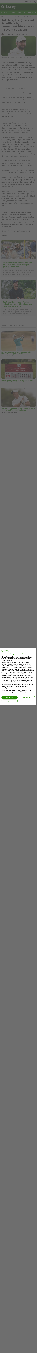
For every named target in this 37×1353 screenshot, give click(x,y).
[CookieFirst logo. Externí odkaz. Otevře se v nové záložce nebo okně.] (5, 651)
